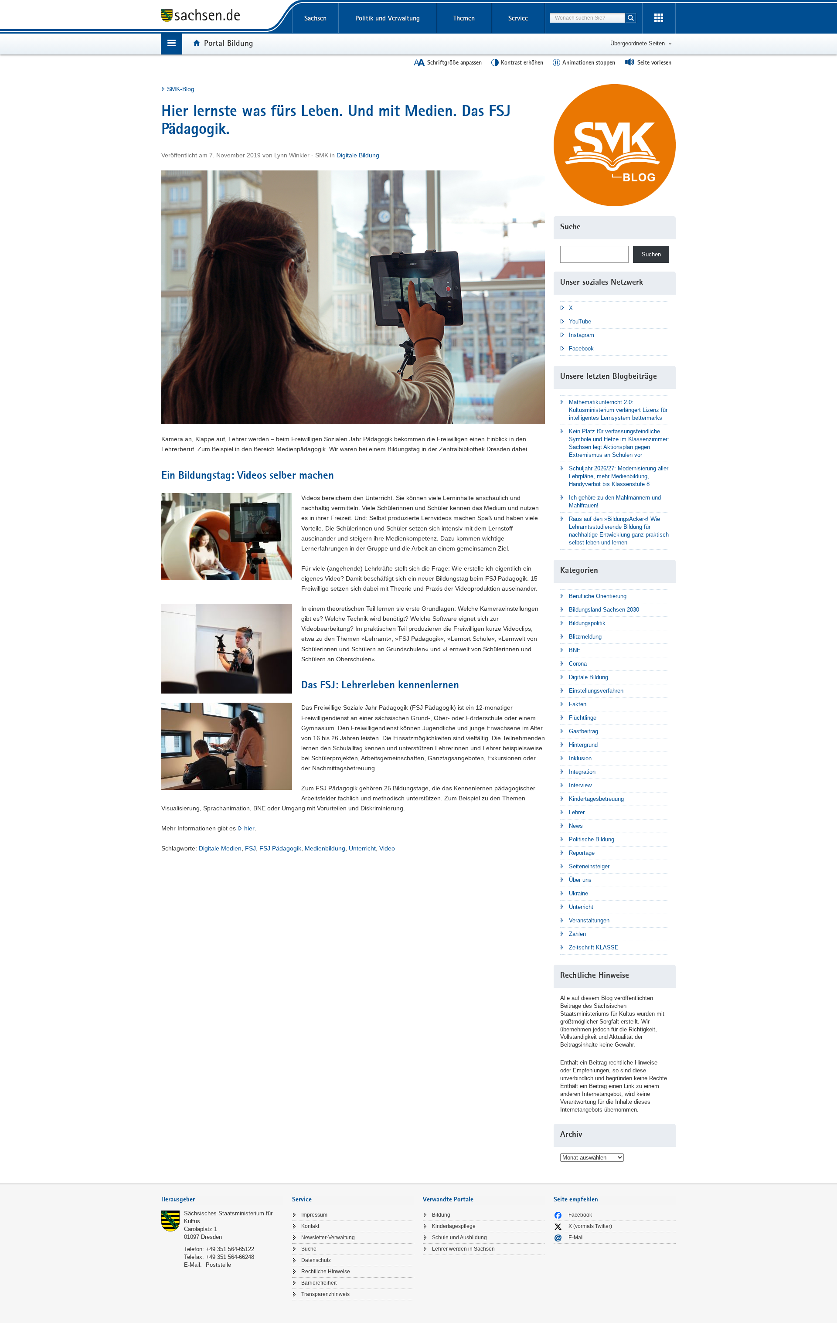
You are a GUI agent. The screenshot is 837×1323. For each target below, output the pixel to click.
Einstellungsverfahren (596, 690)
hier (249, 828)
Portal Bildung (228, 42)
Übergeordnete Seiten (637, 43)
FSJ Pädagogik (280, 848)
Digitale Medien (220, 848)
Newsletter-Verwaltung (328, 1238)
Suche (308, 1249)
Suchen (651, 254)
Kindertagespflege (454, 1226)
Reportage (582, 853)
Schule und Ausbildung (459, 1238)
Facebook (581, 348)
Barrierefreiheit (319, 1283)
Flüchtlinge (582, 717)
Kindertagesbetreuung (596, 799)
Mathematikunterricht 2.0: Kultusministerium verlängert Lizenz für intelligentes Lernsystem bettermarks (618, 410)
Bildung (441, 1215)
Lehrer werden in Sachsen (463, 1249)
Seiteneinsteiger (589, 866)
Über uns (580, 880)
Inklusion (580, 758)
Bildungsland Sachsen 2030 (604, 609)
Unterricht (362, 848)
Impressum (314, 1215)
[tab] (222, 1200)
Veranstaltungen (589, 920)
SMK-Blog (180, 88)
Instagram (581, 335)
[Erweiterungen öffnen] (659, 18)
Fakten (577, 704)
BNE (575, 650)
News (576, 826)
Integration (582, 772)
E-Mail (576, 1238)
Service (518, 18)
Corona (578, 663)
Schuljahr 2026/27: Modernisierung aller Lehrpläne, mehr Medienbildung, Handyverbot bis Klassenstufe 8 (618, 476)
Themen (464, 18)
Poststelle (218, 1265)
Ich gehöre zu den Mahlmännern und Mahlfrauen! (615, 501)
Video (387, 848)
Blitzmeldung (585, 636)
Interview (580, 785)
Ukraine (578, 893)
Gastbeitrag (583, 731)
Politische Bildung (591, 839)
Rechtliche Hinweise (325, 1272)
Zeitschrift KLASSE (594, 947)
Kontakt (310, 1226)
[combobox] (587, 18)
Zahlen (577, 934)
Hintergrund (583, 744)
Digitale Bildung (358, 155)
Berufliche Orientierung (597, 596)
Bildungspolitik (587, 623)
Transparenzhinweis (325, 1294)
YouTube (580, 321)
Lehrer (577, 812)
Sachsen (315, 18)
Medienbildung (325, 848)
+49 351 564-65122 (230, 1249)
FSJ (250, 848)
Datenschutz (316, 1260)
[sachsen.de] (222, 16)
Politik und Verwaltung (387, 18)
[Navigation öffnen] (171, 43)
